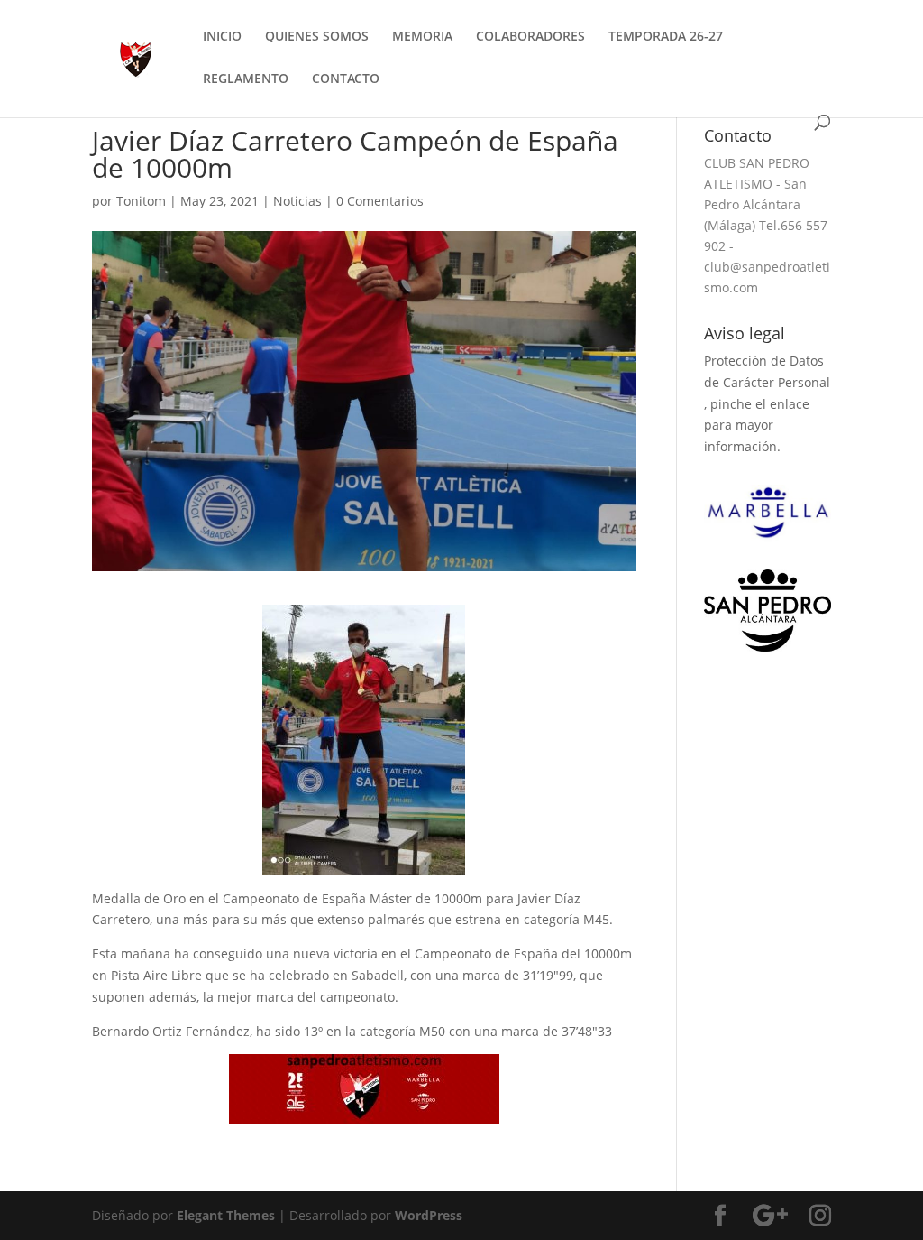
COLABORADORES (530, 37)
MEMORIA (422, 37)
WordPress (428, 1215)
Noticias (297, 200)
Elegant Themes (226, 1215)
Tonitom (141, 200)
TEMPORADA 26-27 (665, 37)
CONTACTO (345, 79)
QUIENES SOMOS (317, 37)
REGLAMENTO (245, 79)
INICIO (222, 37)
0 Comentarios (380, 200)
